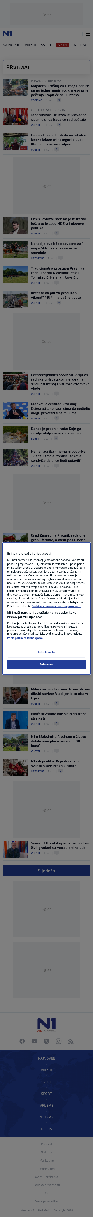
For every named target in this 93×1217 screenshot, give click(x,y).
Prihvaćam (46, 664)
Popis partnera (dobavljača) (25, 638)
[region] (46, 608)
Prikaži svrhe (46, 652)
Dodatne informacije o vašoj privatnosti (56, 606)
